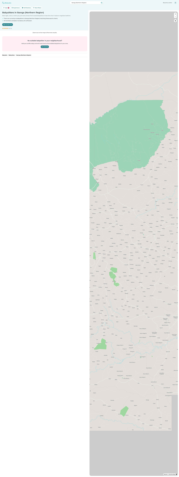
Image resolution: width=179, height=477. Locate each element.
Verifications (27, 7)
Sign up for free (7, 24)
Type (6, 7)
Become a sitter (167, 2)
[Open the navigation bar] (175, 2)
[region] (134, 243)
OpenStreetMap (172, 474)
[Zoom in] (175, 14)
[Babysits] (6, 2)
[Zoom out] (175, 16)
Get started (45, 46)
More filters (37, 7)
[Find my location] (175, 20)
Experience (16, 7)
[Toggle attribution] (176, 474)
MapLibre (166, 474)
